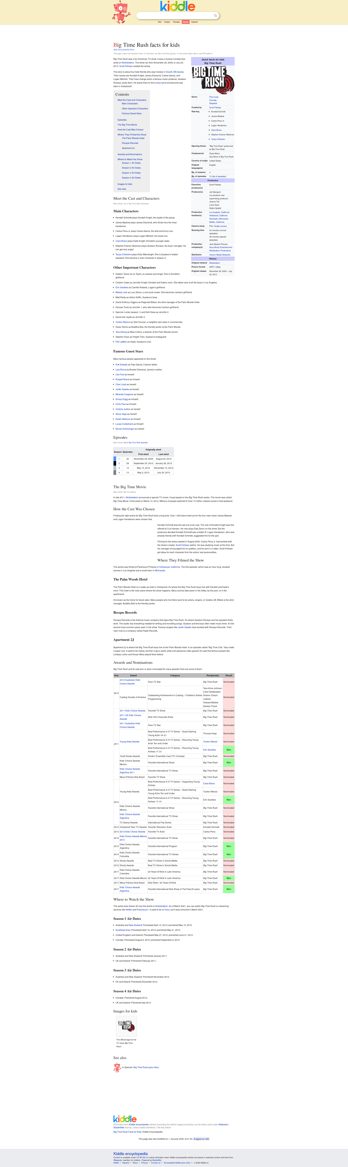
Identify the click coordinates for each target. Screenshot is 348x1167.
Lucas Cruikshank (124, 423)
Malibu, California (216, 221)
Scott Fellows (215, 107)
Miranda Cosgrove (124, 394)
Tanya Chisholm (218, 139)
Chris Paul (121, 404)
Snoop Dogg (122, 399)
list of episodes (219, 176)
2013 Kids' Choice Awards (132, 831)
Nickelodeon (214, 262)
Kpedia (185, 22)
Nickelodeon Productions (220, 250)
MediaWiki (156, 1160)
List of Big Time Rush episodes (135, 442)
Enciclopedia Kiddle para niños (177, 1162)
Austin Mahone (123, 419)
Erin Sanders (122, 287)
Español (194, 22)
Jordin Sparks (122, 389)
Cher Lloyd (121, 384)
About (135, 1162)
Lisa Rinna (121, 369)
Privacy (144, 1162)
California (175, 566)
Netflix (129, 909)
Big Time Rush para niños (146, 1067)
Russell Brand (122, 379)
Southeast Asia (123, 929)
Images (167, 22)
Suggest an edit (201, 1138)
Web (159, 22)
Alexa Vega (121, 413)
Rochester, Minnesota (218, 218)
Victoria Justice (123, 409)
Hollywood (164, 566)
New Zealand (135, 925)
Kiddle (116, 1162)
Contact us (155, 1162)
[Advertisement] (173, 32)
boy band (161, 82)
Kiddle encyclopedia (139, 1124)
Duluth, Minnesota (175, 71)
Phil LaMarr (121, 341)
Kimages (176, 22)
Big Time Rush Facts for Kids (127, 1131)
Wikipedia (118, 1160)
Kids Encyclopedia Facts (124, 49)
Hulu (167, 909)
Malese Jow (121, 292)
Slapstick (213, 103)
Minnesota (160, 570)
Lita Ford (120, 374)
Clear (210, 15)
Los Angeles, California (219, 212)
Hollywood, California (218, 215)
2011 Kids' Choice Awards (132, 710)
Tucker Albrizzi (123, 322)
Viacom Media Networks (219, 254)
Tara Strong (121, 331)
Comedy (213, 100)
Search (215, 15)
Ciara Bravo (216, 129)
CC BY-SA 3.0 (142, 1157)
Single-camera (220, 226)
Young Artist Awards (129, 741)
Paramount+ (143, 909)
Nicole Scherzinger (125, 428)
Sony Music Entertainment (220, 247)
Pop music (213, 96)
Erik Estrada (121, 364)
